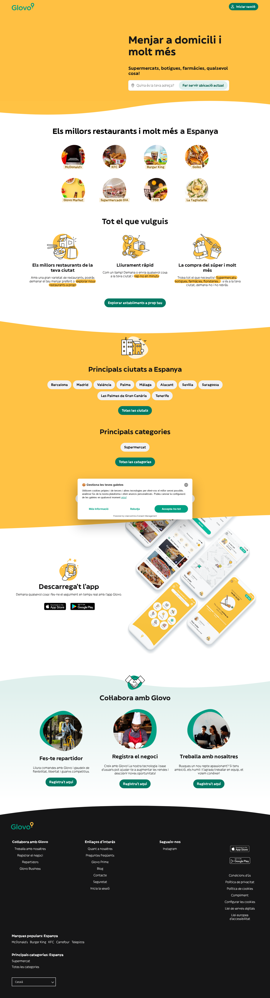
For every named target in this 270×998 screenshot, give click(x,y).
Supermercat (21, 961)
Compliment (240, 895)
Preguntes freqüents (100, 855)
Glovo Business (30, 868)
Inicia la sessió (100, 888)
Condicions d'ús (240, 875)
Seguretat (100, 882)
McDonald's (20, 942)
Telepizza (78, 942)
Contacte (100, 875)
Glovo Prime (100, 862)
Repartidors (30, 862)
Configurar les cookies (240, 902)
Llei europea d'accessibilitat (240, 916)
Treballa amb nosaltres (30, 849)
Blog (100, 868)
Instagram (170, 849)
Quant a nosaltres (100, 849)
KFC (51, 942)
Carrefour (62, 942)
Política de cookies (240, 888)
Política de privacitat (239, 882)
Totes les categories (25, 967)
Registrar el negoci (30, 855)
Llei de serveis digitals (240, 908)
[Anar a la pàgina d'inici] (23, 6)
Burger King (38, 942)
